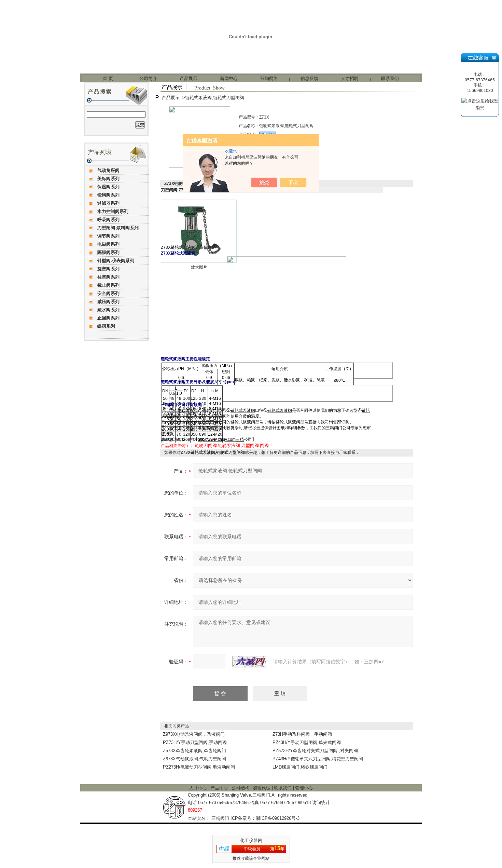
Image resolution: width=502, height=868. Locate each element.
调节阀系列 (108, 236)
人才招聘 (350, 78)
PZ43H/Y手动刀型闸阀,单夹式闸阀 (307, 742)
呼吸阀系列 (108, 219)
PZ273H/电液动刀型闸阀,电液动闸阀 (199, 767)
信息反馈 (309, 78)
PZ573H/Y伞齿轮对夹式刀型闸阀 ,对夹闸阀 (315, 750)
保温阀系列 (108, 186)
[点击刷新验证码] (249, 661)
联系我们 (390, 78)
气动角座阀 (108, 170)
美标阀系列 (108, 178)
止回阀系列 (108, 318)
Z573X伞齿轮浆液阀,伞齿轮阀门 (194, 750)
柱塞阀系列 (108, 277)
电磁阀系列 (108, 244)
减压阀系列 (108, 301)
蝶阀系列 (106, 326)
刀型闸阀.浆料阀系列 (118, 227)
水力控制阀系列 (112, 211)
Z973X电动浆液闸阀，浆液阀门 (194, 734)
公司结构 (241, 787)
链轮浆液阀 (229, 445)
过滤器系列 (108, 203)
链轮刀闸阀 (206, 445)
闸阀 (264, 445)
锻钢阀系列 (108, 195)
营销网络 (269, 78)
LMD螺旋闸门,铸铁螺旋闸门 (300, 767)
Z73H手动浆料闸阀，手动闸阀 (302, 734)
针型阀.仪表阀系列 (115, 260)
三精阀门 (220, 818)
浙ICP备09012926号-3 (277, 818)
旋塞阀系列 (108, 268)
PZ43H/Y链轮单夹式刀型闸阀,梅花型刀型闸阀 (318, 758)
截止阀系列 (108, 285)
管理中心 (304, 787)
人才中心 (198, 787)
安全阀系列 (108, 293)
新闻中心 (229, 78)
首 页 (108, 78)
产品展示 (188, 78)
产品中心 (219, 787)
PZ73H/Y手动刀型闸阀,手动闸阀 (195, 742)
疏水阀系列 (108, 309)
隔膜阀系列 (108, 252)
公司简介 (148, 78)
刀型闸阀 (250, 445)
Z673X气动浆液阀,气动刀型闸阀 (194, 758)
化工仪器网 (251, 840)
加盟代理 (262, 787)
